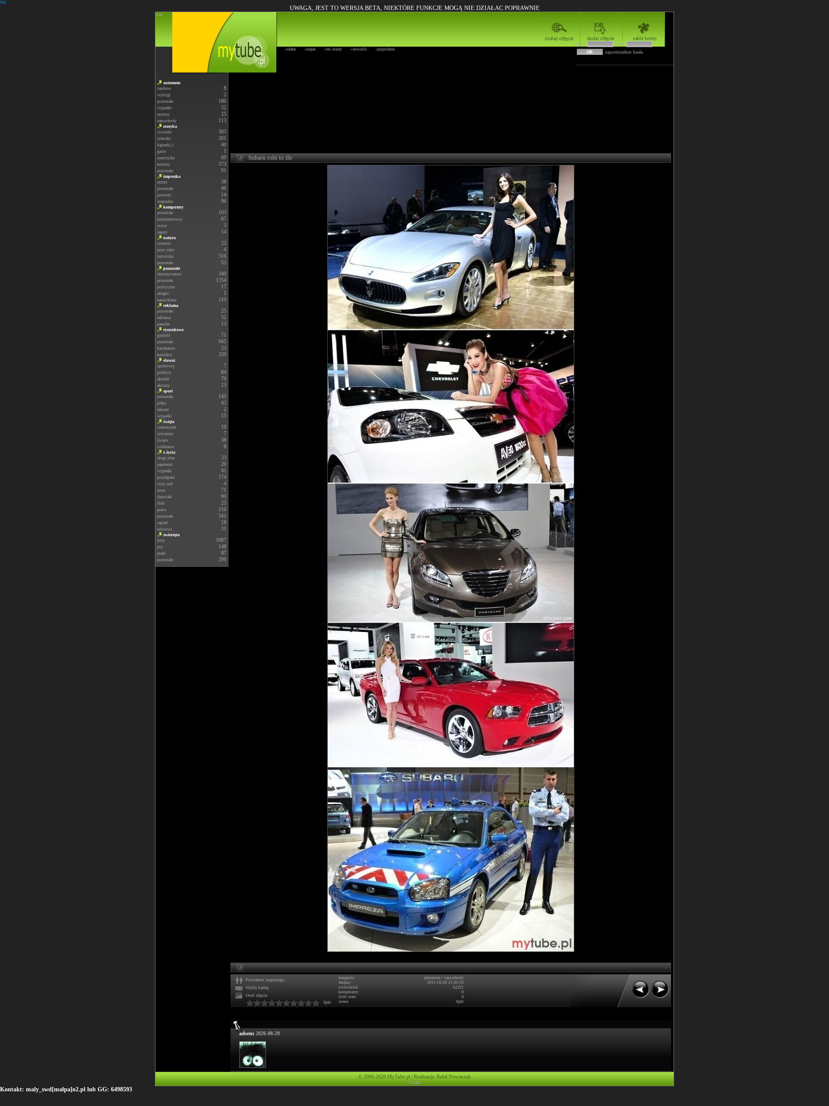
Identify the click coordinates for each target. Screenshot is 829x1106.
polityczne (166, 286)
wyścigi (164, 94)
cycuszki (164, 132)
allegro (163, 293)
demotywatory (169, 274)
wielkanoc (165, 446)
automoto (171, 82)
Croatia (414, 1082)
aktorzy (163, 385)
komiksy (164, 354)
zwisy (162, 225)
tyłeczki (164, 138)
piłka (161, 403)
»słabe (290, 49)
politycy (164, 372)
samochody (167, 120)
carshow (164, 88)
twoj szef (165, 483)
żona (161, 490)
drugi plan (166, 457)
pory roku (165, 249)
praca (161, 509)
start (159, 14)
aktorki (163, 378)
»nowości (359, 49)
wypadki (164, 107)
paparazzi (165, 464)
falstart (163, 409)
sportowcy (166, 365)
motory (163, 114)
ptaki (161, 553)
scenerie (164, 243)
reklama (170, 305)
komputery (173, 207)
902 (3, 2)
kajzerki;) (165, 144)
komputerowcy (170, 219)
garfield (163, 335)
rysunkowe (173, 329)
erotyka (170, 126)
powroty (164, 195)
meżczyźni (166, 157)
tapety (162, 232)
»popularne (385, 49)
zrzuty (162, 182)
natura (169, 237)
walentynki (166, 427)
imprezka (171, 176)
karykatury (166, 348)
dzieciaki (164, 496)
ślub (161, 503)
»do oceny (333, 49)
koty (161, 540)
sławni (169, 360)
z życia (169, 452)
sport (168, 391)
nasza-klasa (166, 299)
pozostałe (165, 101)
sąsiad (162, 522)
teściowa (164, 529)
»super (310, 49)
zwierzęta (171, 534)
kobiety (163, 164)
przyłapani (166, 477)
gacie (161, 151)
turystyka (165, 256)
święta (168, 421)
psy (160, 546)
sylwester (165, 433)
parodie (163, 324)
